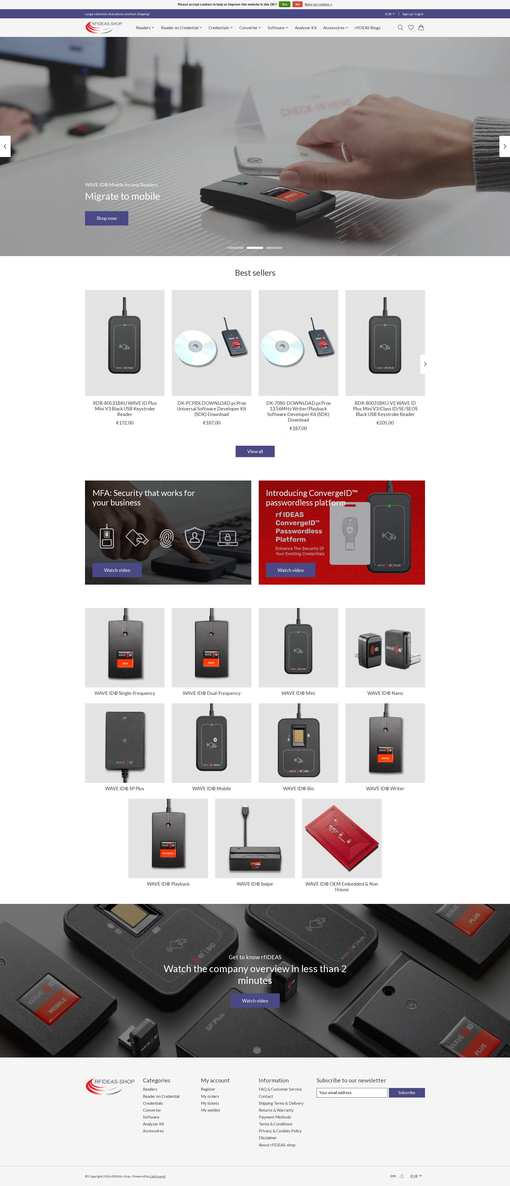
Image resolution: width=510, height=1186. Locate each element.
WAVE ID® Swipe (255, 884)
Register (208, 1089)
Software (151, 1117)
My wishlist (210, 1110)
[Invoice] (401, 1176)
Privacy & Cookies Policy (280, 1131)
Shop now (107, 218)
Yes (284, 4)
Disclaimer (268, 1138)
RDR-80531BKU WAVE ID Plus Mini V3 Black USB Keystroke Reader (125, 408)
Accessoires (153, 1131)
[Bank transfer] (393, 1176)
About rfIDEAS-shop (277, 1145)
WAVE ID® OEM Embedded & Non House (341, 886)
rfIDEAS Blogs (368, 27)
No (297, 4)
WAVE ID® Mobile (211, 788)
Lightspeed (157, 1176)
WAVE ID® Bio (298, 788)
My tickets (210, 1103)
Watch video (255, 1001)
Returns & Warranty (276, 1110)
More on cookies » (318, 4)
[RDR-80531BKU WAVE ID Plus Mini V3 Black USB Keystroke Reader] (124, 343)
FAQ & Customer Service (280, 1089)
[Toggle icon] (401, 27)
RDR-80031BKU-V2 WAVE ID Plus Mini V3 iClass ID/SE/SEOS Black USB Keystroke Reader (385, 408)
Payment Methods (275, 1117)
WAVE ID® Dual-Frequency (212, 693)
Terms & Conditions (275, 1124)
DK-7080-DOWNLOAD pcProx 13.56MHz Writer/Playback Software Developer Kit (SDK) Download (298, 411)
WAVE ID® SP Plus (124, 788)
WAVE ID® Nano (385, 693)
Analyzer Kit (306, 27)
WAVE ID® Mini (298, 693)
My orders (210, 1096)
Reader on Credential (161, 1096)
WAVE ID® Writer (385, 788)
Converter (152, 1110)
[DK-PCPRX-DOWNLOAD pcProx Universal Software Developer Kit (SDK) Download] (211, 343)
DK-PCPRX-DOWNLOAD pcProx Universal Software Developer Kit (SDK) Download (211, 408)
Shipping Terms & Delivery (281, 1103)
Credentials (153, 1103)
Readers (150, 1089)
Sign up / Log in (412, 14)
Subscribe (406, 1092)
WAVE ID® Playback (168, 884)
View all (255, 451)
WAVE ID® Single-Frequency (125, 693)
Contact (266, 1096)
